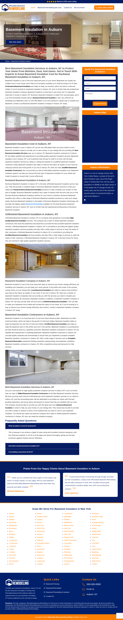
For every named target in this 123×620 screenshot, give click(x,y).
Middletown (68, 522)
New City (67, 528)
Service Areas (79, 8)
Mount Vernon (69, 525)
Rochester (95, 513)
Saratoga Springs (98, 522)
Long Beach (68, 513)
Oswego (67, 546)
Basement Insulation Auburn (21, 61)
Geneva (39, 522)
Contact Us (68, 8)
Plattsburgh (68, 555)
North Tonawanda (70, 540)
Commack (12, 546)
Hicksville (40, 537)
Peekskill (67, 549)
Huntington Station (43, 543)
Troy (93, 540)
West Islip (95, 558)
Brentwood (13, 528)
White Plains (96, 561)
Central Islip (13, 543)
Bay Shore (12, 522)
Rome (94, 519)
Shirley (94, 528)
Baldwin (12, 519)
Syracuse (95, 537)
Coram (11, 549)
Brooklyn (12, 534)
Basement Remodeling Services (49, 8)
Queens (67, 564)
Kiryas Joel (40, 555)
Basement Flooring (52, 584)
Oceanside (68, 543)
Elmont (39, 513)
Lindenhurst (41, 561)
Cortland (12, 552)
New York (67, 534)
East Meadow (13, 561)
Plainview (67, 552)
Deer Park (12, 555)
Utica (93, 546)
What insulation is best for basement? (22, 426)
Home (33, 8)
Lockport (40, 564)
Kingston (40, 552)
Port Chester (68, 558)
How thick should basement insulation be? (24, 446)
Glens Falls (40, 528)
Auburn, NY (92, 594)
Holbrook (40, 540)
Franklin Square (42, 516)
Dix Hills (12, 558)
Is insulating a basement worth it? (21, 452)
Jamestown (40, 549)
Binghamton (13, 525)
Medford (67, 519)
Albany (11, 513)
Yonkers (94, 564)
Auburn (11, 516)
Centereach (13, 540)
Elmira (11, 564)
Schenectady (96, 525)
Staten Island (96, 534)
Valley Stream (96, 549)
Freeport (39, 519)
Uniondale (95, 543)
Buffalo (11, 537)
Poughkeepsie (69, 561)
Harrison (40, 534)
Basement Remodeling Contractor (57, 592)
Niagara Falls (68, 537)
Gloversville (41, 531)
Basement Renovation (53, 588)
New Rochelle (69, 531)
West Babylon (96, 555)
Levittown (40, 558)
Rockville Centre (97, 516)
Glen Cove (40, 525)
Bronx (11, 531)
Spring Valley (96, 531)
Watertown (95, 552)
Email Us (90, 589)
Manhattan (67, 516)
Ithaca (39, 546)
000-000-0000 (105, 7)
